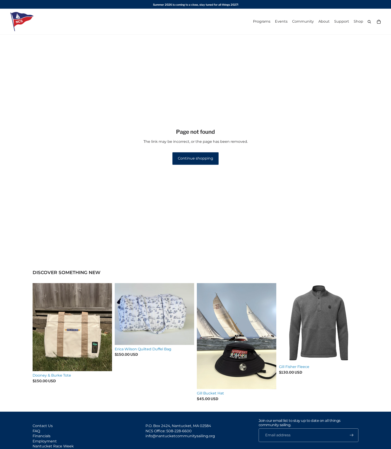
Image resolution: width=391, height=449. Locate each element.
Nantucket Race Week (53, 446)
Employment (45, 441)
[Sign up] (351, 435)
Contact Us (43, 426)
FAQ (36, 431)
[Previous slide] (286, 323)
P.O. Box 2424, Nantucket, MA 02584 (178, 426)
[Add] (105, 364)
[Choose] (269, 382)
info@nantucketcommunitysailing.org (180, 436)
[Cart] (379, 22)
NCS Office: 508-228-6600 (168, 431)
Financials (41, 436)
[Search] (369, 22)
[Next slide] (351, 323)
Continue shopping (195, 158)
